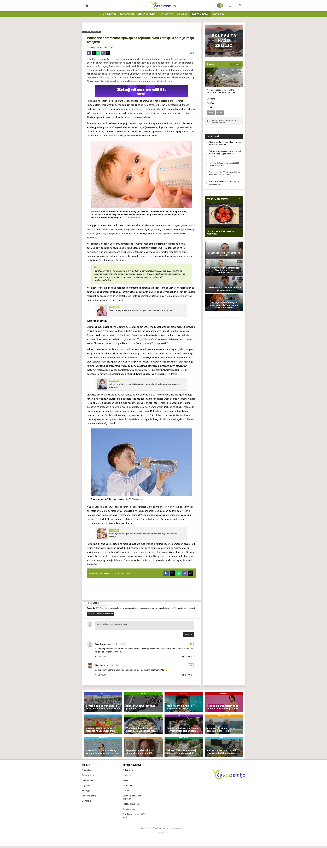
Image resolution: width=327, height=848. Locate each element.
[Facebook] (89, 53)
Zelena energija (146, 14)
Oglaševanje (128, 770)
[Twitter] (94, 53)
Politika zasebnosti (131, 804)
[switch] (220, 5)
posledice (126, 573)
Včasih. (212, 103)
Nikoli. (212, 107)
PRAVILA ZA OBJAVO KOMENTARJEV (100, 614)
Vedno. (212, 99)
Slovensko (218, 14)
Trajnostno (166, 14)
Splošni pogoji (129, 809)
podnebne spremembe (99, 573)
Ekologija (182, 14)
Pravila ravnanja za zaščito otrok (134, 815)
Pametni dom (127, 14)
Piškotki (126, 790)
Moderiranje (128, 785)
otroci (115, 573)
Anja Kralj (91, 47)
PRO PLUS (127, 780)
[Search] (240, 5)
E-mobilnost (109, 14)
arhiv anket (235, 64)
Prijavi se (188, 634)
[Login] (230, 5)
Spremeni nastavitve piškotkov (132, 797)
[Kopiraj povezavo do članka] (108, 53)
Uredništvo (127, 775)
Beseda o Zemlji (200, 14)
